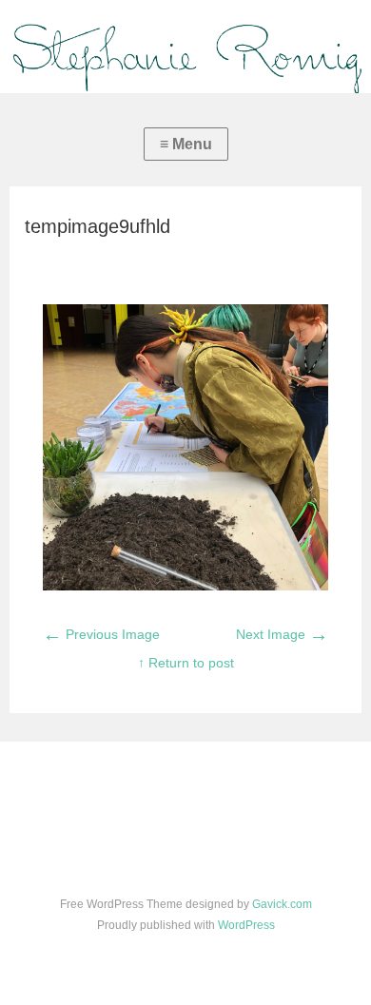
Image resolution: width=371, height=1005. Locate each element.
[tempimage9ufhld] (186, 585)
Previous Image (101, 634)
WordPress (246, 925)
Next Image (282, 634)
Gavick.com (282, 904)
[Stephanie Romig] (185, 46)
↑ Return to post (186, 662)
